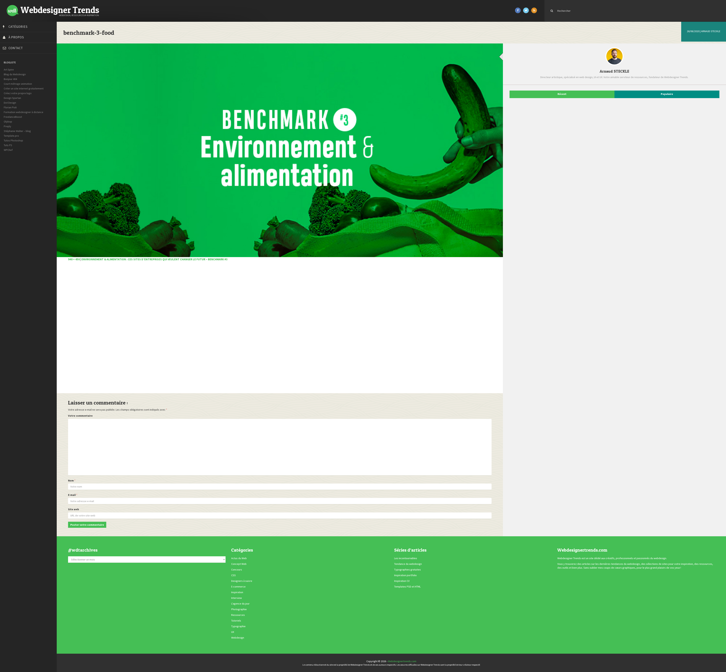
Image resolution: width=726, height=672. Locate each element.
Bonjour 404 (10, 79)
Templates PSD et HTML (407, 586)
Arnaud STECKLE (710, 31)
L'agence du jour (240, 603)
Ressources (238, 615)
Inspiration (237, 592)
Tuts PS (8, 145)
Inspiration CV (402, 581)
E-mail (72, 495)
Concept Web (239, 564)
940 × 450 (74, 259)
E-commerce (238, 586)
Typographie (238, 626)
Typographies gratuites (407, 569)
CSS (233, 575)
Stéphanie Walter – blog (17, 131)
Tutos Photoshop (13, 140)
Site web (73, 509)
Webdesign (237, 637)
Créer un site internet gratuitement (23, 88)
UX (232, 632)
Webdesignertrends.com (402, 661)
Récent (562, 94)
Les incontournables (405, 558)
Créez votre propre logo (18, 93)
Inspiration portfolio (405, 575)
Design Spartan (12, 98)
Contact (16, 48)
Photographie (239, 609)
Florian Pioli (10, 107)
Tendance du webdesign (408, 564)
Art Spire (9, 69)
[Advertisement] (181, 329)
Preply (7, 126)
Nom (71, 480)
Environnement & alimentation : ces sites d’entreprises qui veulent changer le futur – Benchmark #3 (154, 259)
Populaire (667, 94)
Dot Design (10, 102)
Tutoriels (236, 620)
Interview (236, 598)
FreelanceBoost (13, 117)
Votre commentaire (80, 415)
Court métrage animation (18, 83)
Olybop (8, 121)
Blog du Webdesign (15, 74)
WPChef (8, 150)
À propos (16, 37)
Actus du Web (239, 558)
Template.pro (11, 135)
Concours (236, 569)
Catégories (18, 27)
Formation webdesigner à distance (23, 112)
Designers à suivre (241, 581)
